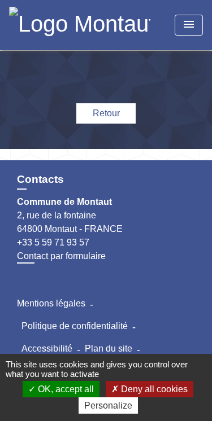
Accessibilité (46, 348)
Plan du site (108, 348)
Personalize (108, 405)
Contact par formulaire (61, 256)
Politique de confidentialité (74, 326)
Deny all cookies (153, 389)
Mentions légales (51, 303)
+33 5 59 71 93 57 (53, 242)
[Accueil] (79, 25)
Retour (106, 113)
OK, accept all (65, 389)
